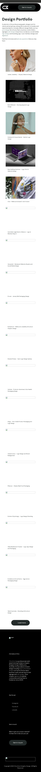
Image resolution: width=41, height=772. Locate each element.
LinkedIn (14, 710)
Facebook (15, 706)
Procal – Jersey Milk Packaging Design (18, 296)
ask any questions (22, 39)
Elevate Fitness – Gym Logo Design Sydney (20, 359)
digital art (5, 35)
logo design (5, 34)
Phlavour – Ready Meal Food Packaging (19, 486)
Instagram (15, 703)
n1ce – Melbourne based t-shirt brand (18, 201)
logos (21, 669)
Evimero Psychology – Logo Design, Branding (20, 516)
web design (11, 32)
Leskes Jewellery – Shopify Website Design (20, 74)
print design (5, 30)
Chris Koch (12, 661)
